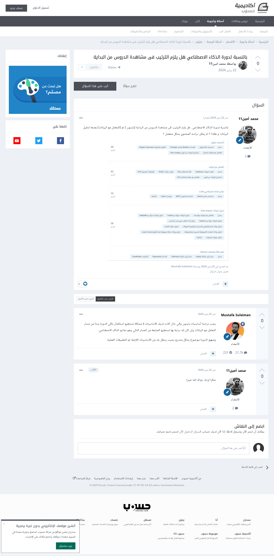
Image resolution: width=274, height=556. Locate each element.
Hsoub (102, 485)
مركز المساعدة (83, 478)
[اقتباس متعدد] (225, 284)
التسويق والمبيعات (201, 31)
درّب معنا (141, 478)
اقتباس (215, 284)
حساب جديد (16, 8)
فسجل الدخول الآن (190, 431)
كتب (197, 21)
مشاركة (113, 67)
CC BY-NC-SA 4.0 (142, 485)
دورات (185, 21)
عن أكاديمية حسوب (191, 478)
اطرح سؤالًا (129, 86)
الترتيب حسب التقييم (105, 299)
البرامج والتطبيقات (140, 31)
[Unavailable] (168, 201)
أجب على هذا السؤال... (231, 448)
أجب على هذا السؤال (95, 86)
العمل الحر (225, 31)
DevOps (162, 31)
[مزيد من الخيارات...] (81, 118)
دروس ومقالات (239, 21)
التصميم (179, 31)
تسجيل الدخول (40, 7)
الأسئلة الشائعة (170, 478)
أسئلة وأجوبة (215, 21)
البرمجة (264, 31)
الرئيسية (260, 21)
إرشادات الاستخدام (123, 478)
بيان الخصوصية (102, 478)
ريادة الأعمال (245, 31)
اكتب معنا (154, 478)
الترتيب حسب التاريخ (86, 299)
